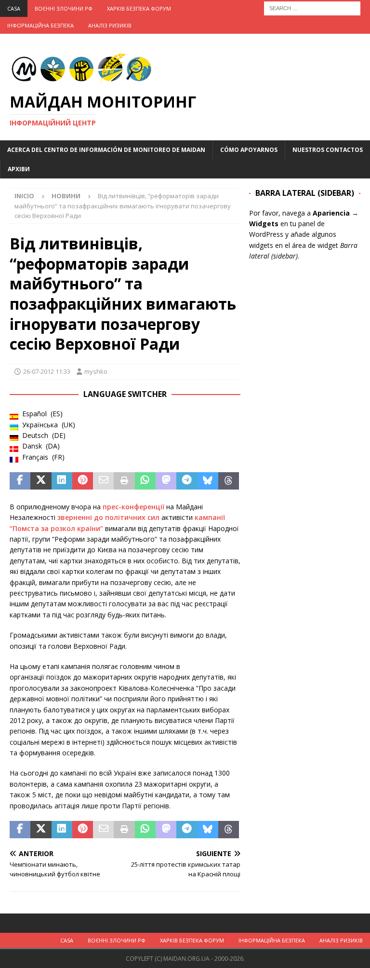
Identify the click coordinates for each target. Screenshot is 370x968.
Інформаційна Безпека (40, 25)
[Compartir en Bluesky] (208, 481)
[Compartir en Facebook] (20, 481)
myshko (95, 371)
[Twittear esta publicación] (40, 481)
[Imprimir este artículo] (124, 481)
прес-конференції (133, 506)
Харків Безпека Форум (139, 8)
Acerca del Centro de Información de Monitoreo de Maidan (106, 150)
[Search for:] (312, 7)
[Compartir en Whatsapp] (145, 481)
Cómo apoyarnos (249, 150)
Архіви (19, 169)
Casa (13, 8)
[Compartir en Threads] (228, 481)
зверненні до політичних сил (108, 517)
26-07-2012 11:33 (46, 371)
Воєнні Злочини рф (63, 8)
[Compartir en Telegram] (186, 481)
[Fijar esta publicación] (82, 481)
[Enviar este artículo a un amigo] (103, 481)
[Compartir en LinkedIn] (62, 481)
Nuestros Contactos (327, 150)
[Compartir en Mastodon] (166, 481)
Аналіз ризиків (110, 25)
